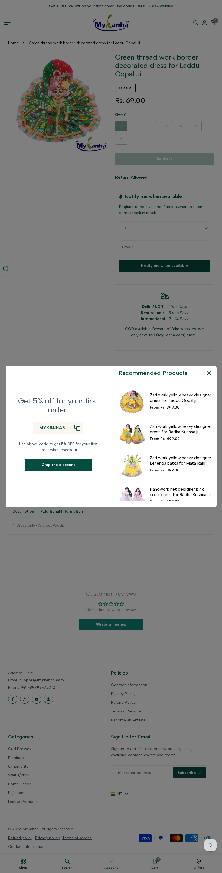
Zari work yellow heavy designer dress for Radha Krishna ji (180, 429)
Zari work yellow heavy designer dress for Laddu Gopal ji (180, 397)
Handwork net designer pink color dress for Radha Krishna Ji (180, 492)
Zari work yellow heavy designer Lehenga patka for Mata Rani (180, 460)
